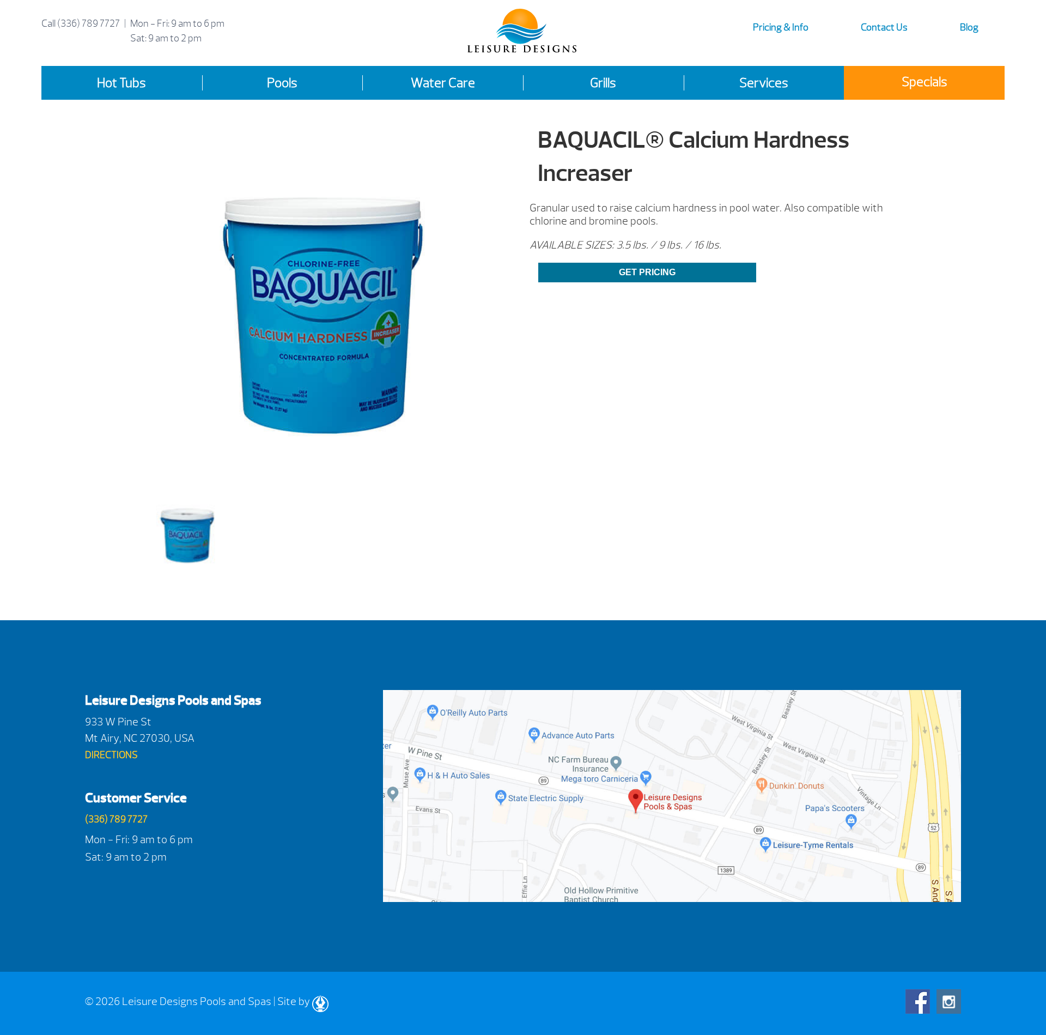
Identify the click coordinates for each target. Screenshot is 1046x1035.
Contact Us (884, 27)
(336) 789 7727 (88, 23)
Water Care (443, 83)
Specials (924, 82)
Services (763, 83)
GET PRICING (647, 272)
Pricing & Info (780, 27)
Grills (603, 83)
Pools (282, 83)
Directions (111, 755)
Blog (969, 27)
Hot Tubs (121, 83)
